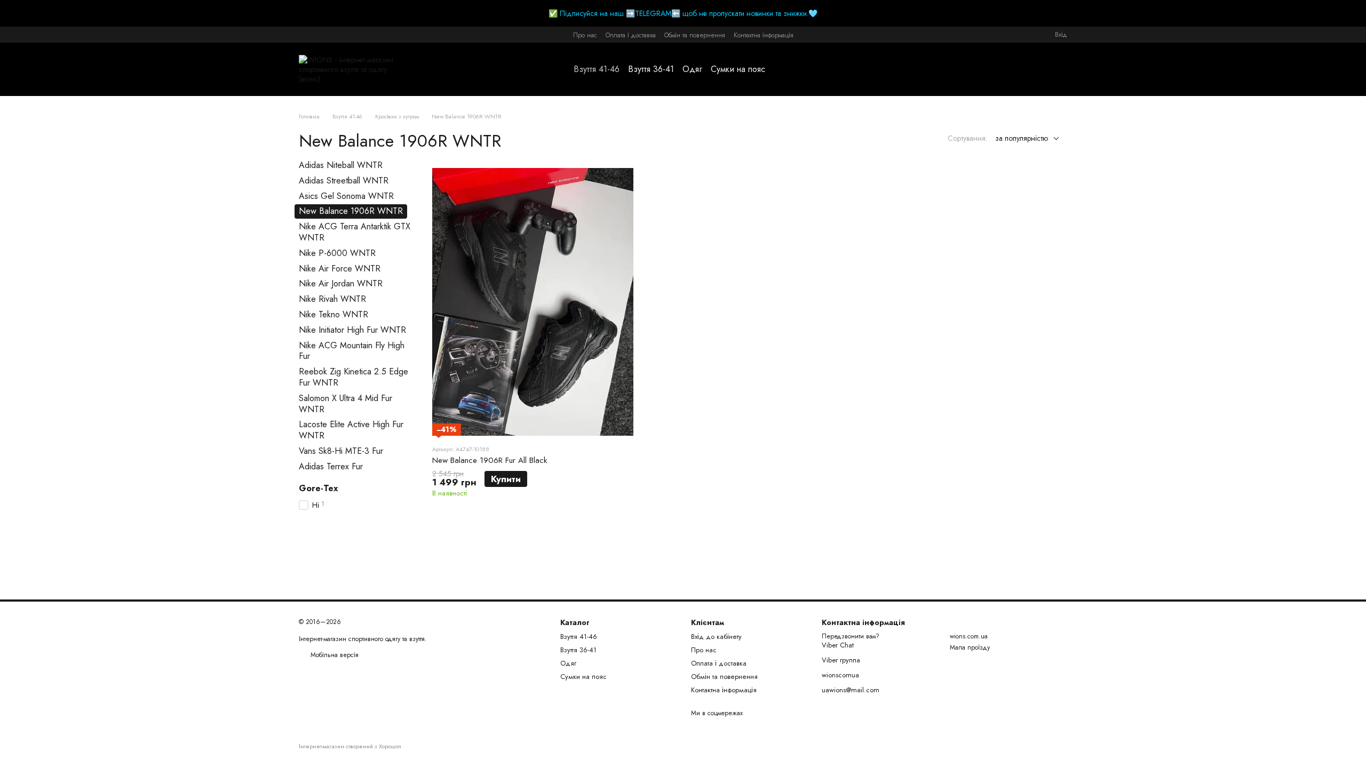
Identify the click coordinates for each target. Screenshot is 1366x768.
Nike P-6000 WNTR (337, 253)
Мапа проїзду (970, 647)
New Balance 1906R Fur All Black (489, 460)
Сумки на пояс (738, 69)
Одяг (692, 69)
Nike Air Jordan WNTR (341, 283)
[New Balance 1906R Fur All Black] (532, 302)
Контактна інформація (763, 35)
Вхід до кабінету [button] (716, 636)
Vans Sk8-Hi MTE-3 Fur (341, 451)
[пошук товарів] (784, 69)
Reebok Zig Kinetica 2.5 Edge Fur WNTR (353, 377)
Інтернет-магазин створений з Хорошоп (350, 746)
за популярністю (1021, 138)
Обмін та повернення (694, 35)
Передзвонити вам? (850, 637)
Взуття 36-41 (651, 69)
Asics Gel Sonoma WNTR (346, 195)
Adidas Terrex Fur (331, 466)
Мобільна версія (333, 655)
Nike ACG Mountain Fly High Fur (351, 350)
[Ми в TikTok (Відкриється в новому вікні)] (341, 34)
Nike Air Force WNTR (339, 268)
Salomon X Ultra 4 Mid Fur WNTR (345, 403)
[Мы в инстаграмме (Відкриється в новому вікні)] (316, 34)
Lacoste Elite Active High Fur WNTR (351, 430)
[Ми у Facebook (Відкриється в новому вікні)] (303, 34)
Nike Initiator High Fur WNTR (352, 330)
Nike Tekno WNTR (333, 314)
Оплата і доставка (631, 35)
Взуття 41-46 (597, 69)
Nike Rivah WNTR (332, 299)
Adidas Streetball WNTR (343, 180)
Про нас (585, 35)
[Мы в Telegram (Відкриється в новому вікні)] (328, 34)
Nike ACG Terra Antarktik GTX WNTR (354, 232)
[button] (1357, 13)
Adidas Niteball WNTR (341, 165)
